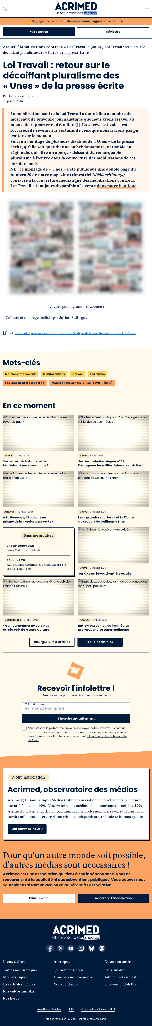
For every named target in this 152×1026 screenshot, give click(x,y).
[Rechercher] (5, 9)
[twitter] (60, 948)
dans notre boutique (116, 186)
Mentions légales (49, 1009)
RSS (71, 1009)
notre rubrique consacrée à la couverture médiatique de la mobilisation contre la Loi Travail (75, 333)
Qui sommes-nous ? (27, 829)
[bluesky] (91, 948)
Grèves (77, 374)
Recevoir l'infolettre (120, 984)
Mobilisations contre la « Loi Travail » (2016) (60, 47)
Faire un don (39, 32)
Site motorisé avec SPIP (98, 1009)
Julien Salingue (21, 96)
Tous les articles (100, 642)
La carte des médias (19, 984)
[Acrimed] (76, 8)
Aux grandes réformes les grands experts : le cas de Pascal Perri (36, 566)
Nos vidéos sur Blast (19, 991)
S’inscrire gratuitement (76, 718)
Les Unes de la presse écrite (24, 383)
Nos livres (11, 998)
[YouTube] (71, 948)
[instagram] (81, 948)
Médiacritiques (15, 977)
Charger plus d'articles (52, 642)
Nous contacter (66, 984)
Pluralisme (97, 374)
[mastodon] (102, 948)
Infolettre (113, 32)
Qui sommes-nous (68, 970)
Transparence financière (73, 977)
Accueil (9, 47)
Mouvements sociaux (20, 374)
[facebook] (50, 948)
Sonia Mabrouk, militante (24, 550)
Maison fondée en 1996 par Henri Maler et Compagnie (76, 1018)
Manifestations (54, 374)
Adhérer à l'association (113, 898)
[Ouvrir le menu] (147, 9)
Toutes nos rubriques (20, 970)
